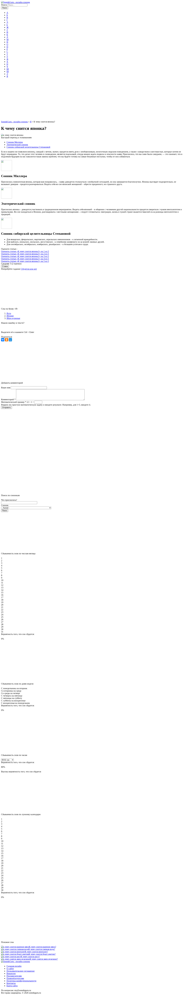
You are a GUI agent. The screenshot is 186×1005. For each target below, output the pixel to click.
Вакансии (11, 973)
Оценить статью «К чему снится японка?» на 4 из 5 (25, 259)
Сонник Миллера (15, 142)
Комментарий (8, 399)
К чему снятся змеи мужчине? (44, 959)
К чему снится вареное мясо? (42, 947)
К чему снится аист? (30, 956)
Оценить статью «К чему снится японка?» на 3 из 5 (25, 256)
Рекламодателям (14, 976)
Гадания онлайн (14, 966)
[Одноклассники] (6, 339)
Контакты (11, 983)
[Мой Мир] (10, 339)
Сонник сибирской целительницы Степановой (28, 147)
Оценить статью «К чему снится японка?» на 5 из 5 (25, 261)
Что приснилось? (9, 500)
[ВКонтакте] (2, 339)
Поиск (4, 5)
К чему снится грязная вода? (41, 949)
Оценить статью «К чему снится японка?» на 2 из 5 (25, 254)
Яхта (9, 313)
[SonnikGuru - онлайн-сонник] (15, 2)
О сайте (10, 968)
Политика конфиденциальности (21, 981)
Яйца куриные (13, 318)
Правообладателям (15, 978)
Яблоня (10, 316)
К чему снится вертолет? (36, 952)
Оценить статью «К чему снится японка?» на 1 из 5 (25, 251)
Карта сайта (12, 986)
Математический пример (13, 402)
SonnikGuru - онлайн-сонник (14, 122)
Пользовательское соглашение (21, 971)
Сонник (4, 505)
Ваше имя (6, 387)
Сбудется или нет (29, 269)
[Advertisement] (93, 100)
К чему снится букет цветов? (42, 954)
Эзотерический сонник (17, 144)
